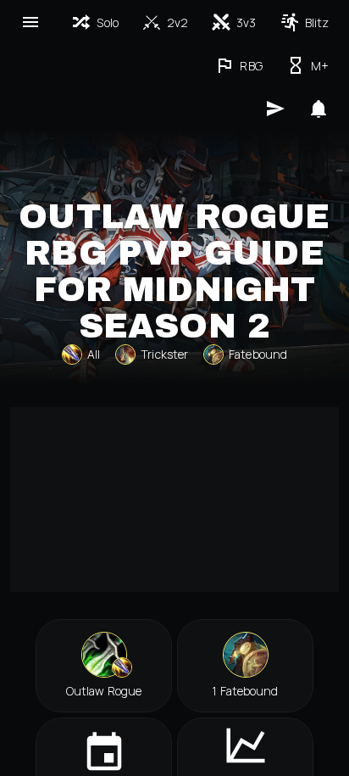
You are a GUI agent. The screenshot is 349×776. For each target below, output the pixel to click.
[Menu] (30, 22)
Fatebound (258, 354)
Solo (107, 22)
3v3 (246, 22)
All (93, 354)
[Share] (275, 108)
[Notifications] (318, 108)
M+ (320, 66)
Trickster (164, 354)
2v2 (177, 22)
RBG (251, 66)
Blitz (317, 22)
